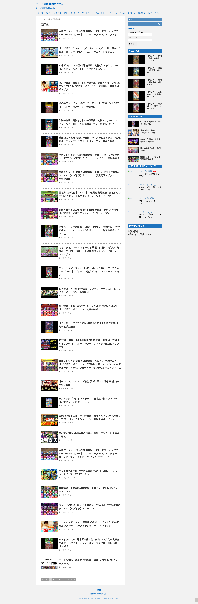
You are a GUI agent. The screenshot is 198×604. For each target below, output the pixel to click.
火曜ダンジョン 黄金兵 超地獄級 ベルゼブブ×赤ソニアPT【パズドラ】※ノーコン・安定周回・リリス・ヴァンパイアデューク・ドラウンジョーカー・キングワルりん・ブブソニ (90, 364)
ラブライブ (131, 13)
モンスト (49, 13)
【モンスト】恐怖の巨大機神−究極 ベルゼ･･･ (155, 82)
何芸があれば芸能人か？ (140, 234)
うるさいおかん (145, 212)
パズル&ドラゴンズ (67, 38)
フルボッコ (113, 13)
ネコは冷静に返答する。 (149, 198)
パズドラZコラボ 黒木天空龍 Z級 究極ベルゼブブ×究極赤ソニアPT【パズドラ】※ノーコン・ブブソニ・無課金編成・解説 (89, 543)
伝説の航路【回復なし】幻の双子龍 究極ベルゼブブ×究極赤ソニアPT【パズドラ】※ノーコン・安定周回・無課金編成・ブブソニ (89, 86)
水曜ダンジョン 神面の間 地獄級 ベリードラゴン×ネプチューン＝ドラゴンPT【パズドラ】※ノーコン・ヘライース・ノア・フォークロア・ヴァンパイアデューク (89, 453)
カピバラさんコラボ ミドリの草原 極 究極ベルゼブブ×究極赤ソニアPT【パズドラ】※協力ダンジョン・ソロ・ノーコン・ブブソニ (89, 251)
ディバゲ (81, 13)
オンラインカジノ (153, 13)
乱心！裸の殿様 (145, 171)
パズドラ (40, 13)
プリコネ (122, 13)
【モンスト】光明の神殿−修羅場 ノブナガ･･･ (154, 58)
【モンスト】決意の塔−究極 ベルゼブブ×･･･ (154, 70)
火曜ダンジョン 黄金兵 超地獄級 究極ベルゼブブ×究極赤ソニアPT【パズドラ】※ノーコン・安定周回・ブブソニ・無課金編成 (89, 175)
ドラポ (88, 13)
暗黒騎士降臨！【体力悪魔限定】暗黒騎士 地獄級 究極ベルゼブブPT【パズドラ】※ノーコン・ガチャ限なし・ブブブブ (89, 343)
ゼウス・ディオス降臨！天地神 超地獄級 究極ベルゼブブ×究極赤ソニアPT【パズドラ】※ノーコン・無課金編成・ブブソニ (90, 230)
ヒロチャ (104, 13)
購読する (133, 19)
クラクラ (72, 13)
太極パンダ (57, 13)
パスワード (132, 37)
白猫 (65, 13)
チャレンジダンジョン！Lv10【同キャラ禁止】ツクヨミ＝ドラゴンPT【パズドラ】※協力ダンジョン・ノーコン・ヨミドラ (89, 271)
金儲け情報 (133, 231)
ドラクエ (96, 13)
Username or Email (136, 32)
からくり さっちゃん (147, 185)
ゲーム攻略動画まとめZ (49, 4)
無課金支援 (141, 13)
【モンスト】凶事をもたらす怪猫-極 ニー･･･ (154, 94)
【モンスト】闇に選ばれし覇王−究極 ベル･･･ (154, 106)
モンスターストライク (68, 330)
